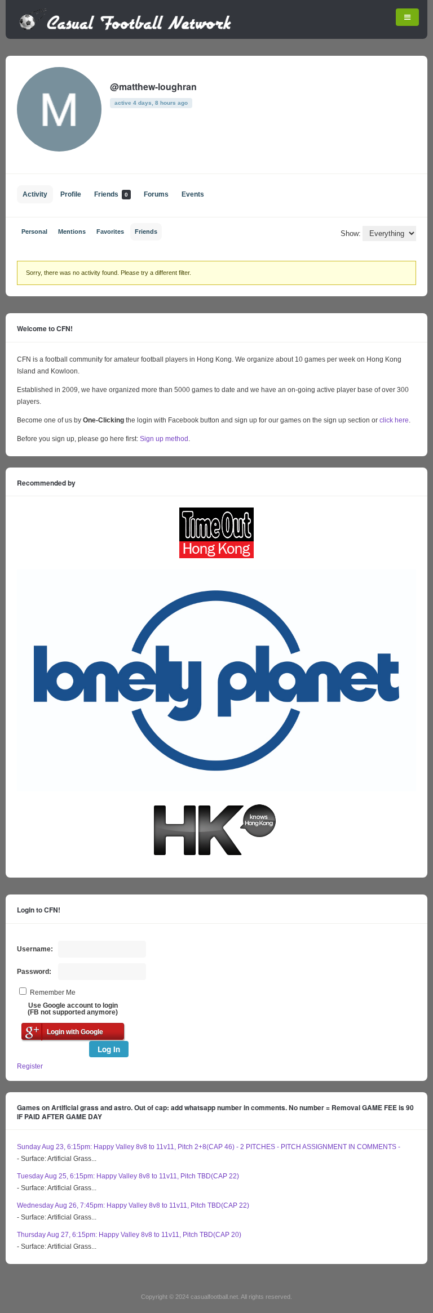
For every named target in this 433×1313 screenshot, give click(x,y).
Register (30, 1066)
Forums (156, 194)
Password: (34, 971)
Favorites (110, 231)
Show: (351, 233)
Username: (35, 949)
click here (394, 420)
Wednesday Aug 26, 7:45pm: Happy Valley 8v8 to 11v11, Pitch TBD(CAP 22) (133, 1205)
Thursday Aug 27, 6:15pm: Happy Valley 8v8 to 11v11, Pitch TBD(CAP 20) (129, 1235)
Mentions (72, 231)
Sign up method (163, 439)
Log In (109, 1049)
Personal (34, 231)
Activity (35, 194)
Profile (70, 194)
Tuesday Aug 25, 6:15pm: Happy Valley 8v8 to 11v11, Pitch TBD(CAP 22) (128, 1176)
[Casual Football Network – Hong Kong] (125, 28)
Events (193, 194)
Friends (111, 194)
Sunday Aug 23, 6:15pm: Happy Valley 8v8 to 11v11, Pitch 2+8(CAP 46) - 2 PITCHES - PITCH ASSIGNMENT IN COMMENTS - (208, 1147)
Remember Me (53, 992)
